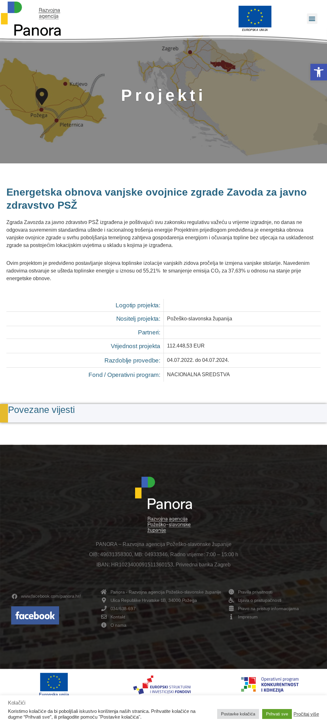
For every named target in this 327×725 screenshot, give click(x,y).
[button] (318, 72)
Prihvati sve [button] (277, 714)
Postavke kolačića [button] (238, 714)
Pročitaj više (306, 714)
